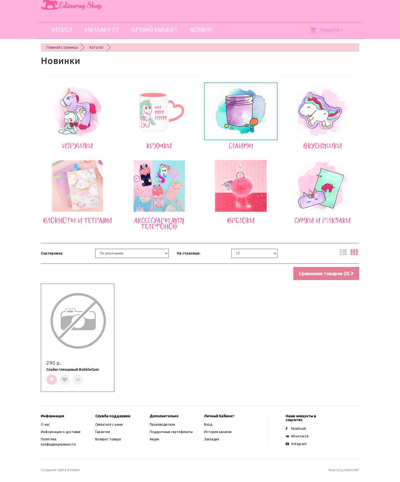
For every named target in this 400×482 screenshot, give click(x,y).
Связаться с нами (109, 424)
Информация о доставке (61, 432)
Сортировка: (52, 253)
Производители (162, 424)
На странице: (188, 253)
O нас (45, 424)
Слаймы (241, 146)
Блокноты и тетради (77, 220)
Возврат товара (108, 439)
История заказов (217, 432)
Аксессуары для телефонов (159, 223)
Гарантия (102, 432)
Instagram (299, 444)
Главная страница (62, 47)
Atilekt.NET (351, 470)
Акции (154, 439)
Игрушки (77, 146)
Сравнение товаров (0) (324, 273)
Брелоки (241, 220)
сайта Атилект (61, 470)
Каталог (97, 47)
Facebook (298, 428)
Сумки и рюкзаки (322, 220)
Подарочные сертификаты (171, 432)
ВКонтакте (300, 436)
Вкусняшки (322, 146)
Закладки (211, 439)
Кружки (159, 146)
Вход (208, 424)
